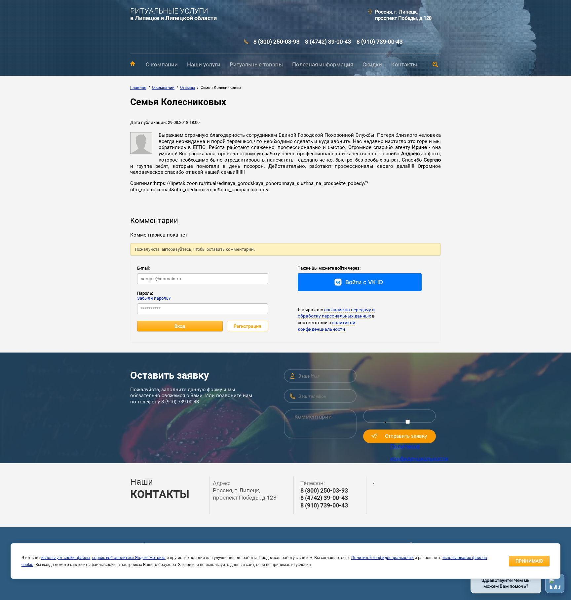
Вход (179, 326)
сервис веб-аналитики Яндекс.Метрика (129, 557)
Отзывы (187, 87)
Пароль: (145, 293)
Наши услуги (203, 64)
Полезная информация (322, 64)
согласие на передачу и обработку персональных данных (336, 313)
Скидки (372, 64)
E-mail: (143, 268)
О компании (162, 64)
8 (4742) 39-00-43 (328, 41)
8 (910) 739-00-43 (380, 41)
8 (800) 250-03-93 (276, 41)
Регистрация (247, 326)
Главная (132, 63)
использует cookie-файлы (65, 557)
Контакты (404, 64)
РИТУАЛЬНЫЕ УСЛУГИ (169, 11)
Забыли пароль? (154, 298)
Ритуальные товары (256, 64)
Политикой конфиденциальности (382, 557)
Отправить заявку (406, 436)
